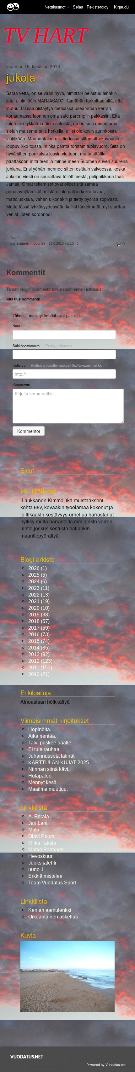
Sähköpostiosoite (42, 345)
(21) (39, 674)
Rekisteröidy (97, 7)
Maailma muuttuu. (48, 789)
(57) (39, 621)
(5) (37, 575)
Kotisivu (60, 365)
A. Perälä (38, 816)
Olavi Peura (41, 836)
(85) (39, 647)
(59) (39, 628)
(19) (39, 601)
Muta (33, 829)
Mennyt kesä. (43, 782)
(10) (39, 608)
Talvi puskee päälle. (50, 742)
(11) (38, 588)
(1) (37, 568)
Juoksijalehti (42, 862)
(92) (39, 654)
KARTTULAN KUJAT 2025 (58, 762)
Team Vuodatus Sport (52, 882)
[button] (68, 7)
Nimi (17, 326)
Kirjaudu (121, 7)
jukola (20, 77)
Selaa (78, 7)
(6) (37, 581)
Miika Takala (42, 843)
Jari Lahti (38, 823)
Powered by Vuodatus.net (106, 1064)
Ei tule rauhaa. (44, 749)
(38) (39, 614)
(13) (39, 594)
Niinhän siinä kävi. (48, 769)
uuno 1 (36, 869)
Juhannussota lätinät (51, 756)
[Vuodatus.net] (27, 1057)
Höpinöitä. (39, 729)
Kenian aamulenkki (49, 910)
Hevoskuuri (41, 856)
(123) (40, 661)
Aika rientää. (42, 736)
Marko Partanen (46, 849)
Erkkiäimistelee (45, 876)
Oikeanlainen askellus (53, 916)
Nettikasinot (55, 7)
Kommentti (21, 384)
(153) (40, 667)
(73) (39, 634)
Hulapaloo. (40, 775)
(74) (39, 641)
